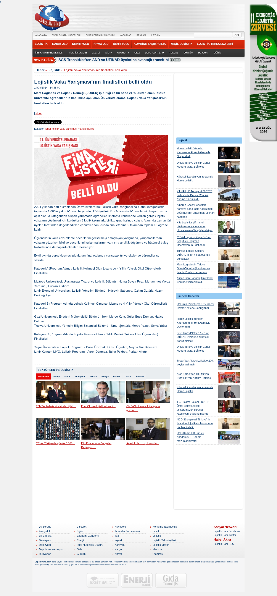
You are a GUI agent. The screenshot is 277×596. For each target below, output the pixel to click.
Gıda (67, 376)
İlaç (117, 535)
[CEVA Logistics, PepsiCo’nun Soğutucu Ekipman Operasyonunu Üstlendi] (229, 241)
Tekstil (93, 376)
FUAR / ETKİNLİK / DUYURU (100, 35)
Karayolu (120, 544)
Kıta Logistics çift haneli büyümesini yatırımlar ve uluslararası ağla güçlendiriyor (195, 226)
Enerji (56, 376)
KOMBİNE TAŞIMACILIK (150, 43)
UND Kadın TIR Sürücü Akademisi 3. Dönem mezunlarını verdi (190, 437)
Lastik (128, 376)
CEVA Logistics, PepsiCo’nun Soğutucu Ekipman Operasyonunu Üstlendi (194, 241)
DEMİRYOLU (80, 43)
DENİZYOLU (121, 43)
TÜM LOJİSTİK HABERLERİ (66, 35)
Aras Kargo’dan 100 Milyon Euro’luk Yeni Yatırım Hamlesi (194, 376)
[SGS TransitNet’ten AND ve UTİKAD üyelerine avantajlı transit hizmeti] (229, 337)
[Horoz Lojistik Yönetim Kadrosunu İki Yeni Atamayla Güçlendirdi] (229, 153)
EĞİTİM (217, 53)
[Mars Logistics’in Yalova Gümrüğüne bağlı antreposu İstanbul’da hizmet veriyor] (229, 268)
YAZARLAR (125, 35)
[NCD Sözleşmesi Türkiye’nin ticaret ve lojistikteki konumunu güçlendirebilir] (229, 423)
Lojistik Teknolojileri (164, 540)
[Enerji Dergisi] (137, 580)
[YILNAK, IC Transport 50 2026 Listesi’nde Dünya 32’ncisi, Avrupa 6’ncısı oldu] (229, 195)
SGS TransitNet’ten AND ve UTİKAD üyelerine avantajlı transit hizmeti (118, 60)
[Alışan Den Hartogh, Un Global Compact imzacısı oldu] (229, 282)
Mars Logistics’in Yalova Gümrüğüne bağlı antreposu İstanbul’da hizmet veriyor (193, 268)
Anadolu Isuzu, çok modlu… (142, 443)
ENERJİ (96, 53)
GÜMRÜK (188, 53)
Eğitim (80, 531)
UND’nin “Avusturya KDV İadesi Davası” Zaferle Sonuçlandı (195, 306)
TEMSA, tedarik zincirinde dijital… (56, 406)
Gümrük (81, 554)
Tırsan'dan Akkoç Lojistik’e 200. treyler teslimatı (195, 362)
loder (48, 128)
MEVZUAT (203, 53)
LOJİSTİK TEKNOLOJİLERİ (215, 43)
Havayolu (120, 526)
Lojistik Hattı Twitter (225, 535)
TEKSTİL (173, 53)
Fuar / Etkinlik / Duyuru (90, 544)
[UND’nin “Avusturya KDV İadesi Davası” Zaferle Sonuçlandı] (229, 308)
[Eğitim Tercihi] (103, 580)
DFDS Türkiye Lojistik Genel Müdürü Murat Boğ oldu (193, 164)
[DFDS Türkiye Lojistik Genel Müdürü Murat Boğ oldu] (229, 167)
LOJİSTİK (41, 43)
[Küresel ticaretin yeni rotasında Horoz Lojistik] (229, 181)
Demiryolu (45, 540)
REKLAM (141, 35)
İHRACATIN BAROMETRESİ (49, 53)
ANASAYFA (41, 35)
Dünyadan (45, 554)
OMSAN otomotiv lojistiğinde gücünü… (143, 408)
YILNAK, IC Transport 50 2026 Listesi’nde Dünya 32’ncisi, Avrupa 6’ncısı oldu (194, 195)
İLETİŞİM (155, 35)
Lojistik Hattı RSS (224, 544)
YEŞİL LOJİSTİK (181, 43)
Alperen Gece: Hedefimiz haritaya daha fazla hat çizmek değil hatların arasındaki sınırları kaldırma (195, 211)
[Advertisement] (208, 106)
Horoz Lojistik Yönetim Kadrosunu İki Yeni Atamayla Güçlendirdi (193, 152)
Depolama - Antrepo (51, 549)
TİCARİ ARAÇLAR (78, 53)
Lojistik (54, 70)
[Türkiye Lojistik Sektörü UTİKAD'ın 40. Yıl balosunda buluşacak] (229, 254)
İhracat (140, 376)
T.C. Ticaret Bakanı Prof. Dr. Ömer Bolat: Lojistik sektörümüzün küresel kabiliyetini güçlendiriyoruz (193, 408)
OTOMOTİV (123, 53)
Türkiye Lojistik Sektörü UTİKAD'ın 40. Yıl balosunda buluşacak (193, 254)
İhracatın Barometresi (127, 531)
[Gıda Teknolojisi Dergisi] (171, 580)
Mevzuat (158, 549)
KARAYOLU (60, 43)
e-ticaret (81, 526)
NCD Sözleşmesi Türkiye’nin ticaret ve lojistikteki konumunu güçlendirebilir (195, 423)
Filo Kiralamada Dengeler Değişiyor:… (96, 445)
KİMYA (108, 53)
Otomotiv (43, 376)
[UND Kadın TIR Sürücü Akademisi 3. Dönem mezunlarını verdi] (229, 437)
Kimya (105, 376)
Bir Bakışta (45, 535)
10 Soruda (45, 526)
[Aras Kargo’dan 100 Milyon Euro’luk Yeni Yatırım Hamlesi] (229, 377)
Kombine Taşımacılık (165, 526)
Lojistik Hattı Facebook (227, 531)
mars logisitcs (86, 128)
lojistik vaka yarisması (64, 128)
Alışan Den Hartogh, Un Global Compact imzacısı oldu (195, 280)
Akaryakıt (79, 376)
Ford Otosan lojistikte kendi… (98, 406)
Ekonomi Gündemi (88, 535)
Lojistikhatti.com (43, 562)
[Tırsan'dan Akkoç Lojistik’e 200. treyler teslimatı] (229, 364)
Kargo (118, 549)
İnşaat (116, 376)
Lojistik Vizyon (161, 544)
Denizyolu (45, 544)
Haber (40, 70)
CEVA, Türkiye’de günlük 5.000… (55, 443)
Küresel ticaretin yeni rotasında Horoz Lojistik (195, 178)
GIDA (137, 53)
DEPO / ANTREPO (154, 53)
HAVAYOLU (100, 43)
